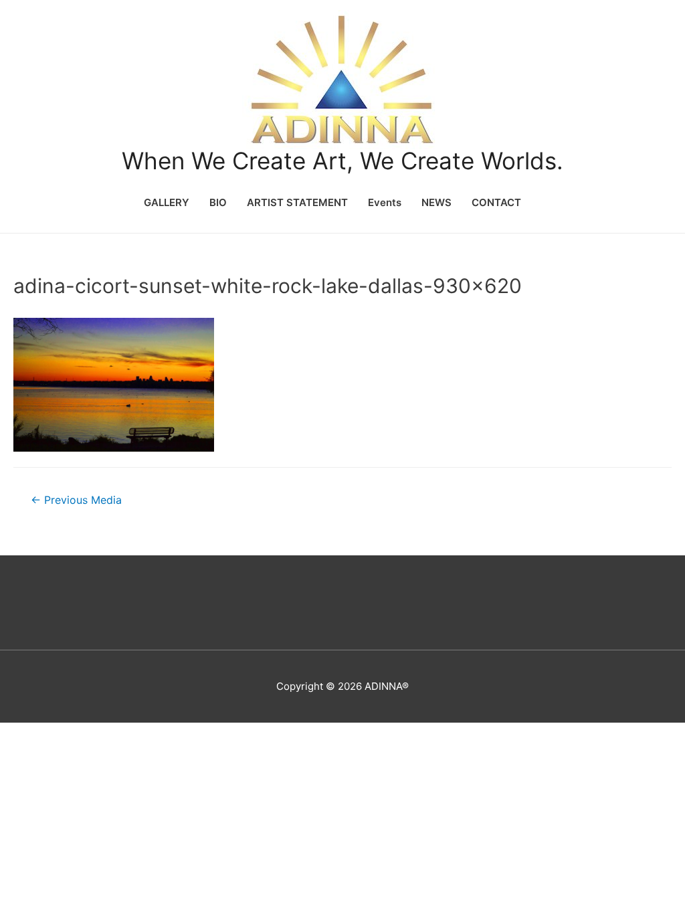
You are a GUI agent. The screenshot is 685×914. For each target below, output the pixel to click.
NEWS (436, 202)
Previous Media (76, 500)
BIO (218, 202)
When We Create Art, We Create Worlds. (342, 161)
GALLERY (166, 202)
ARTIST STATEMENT (297, 202)
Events (384, 202)
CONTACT (496, 202)
